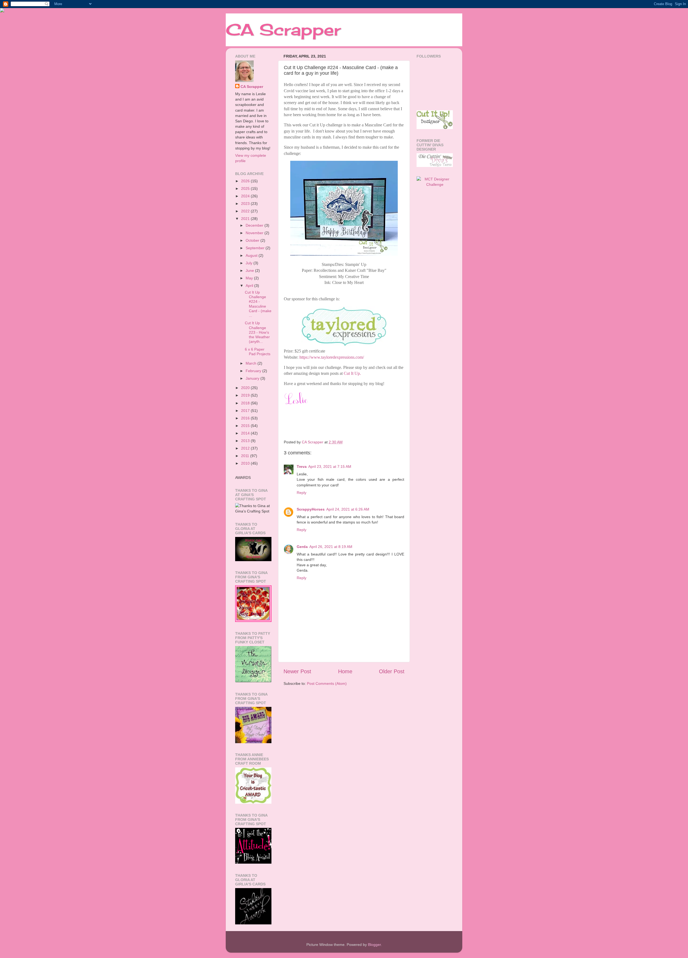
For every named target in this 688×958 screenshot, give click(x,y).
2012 (246, 448)
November (255, 233)
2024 (246, 196)
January (253, 378)
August (252, 255)
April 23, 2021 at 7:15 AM (329, 466)
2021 (246, 218)
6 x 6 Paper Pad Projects (257, 351)
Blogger (374, 944)
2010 (246, 463)
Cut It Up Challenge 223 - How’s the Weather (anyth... (257, 332)
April (250, 285)
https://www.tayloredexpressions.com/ (331, 357)
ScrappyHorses (311, 509)
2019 (246, 395)
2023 (246, 203)
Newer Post (297, 671)
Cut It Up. (352, 373)
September (256, 248)
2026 (246, 181)
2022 (246, 211)
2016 (246, 418)
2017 (246, 410)
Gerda (302, 546)
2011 (245, 456)
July (249, 263)
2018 (246, 403)
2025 (246, 188)
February (254, 371)
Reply (301, 492)
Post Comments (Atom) (327, 683)
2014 (246, 433)
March (251, 363)
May (250, 278)
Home (345, 671)
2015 (246, 425)
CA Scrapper (283, 29)
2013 (246, 441)
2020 (246, 388)
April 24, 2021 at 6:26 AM (347, 509)
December (255, 225)
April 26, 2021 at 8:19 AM (330, 546)
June (250, 270)
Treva (302, 466)
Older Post (391, 671)
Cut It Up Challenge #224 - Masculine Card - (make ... (258, 304)
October (253, 240)
